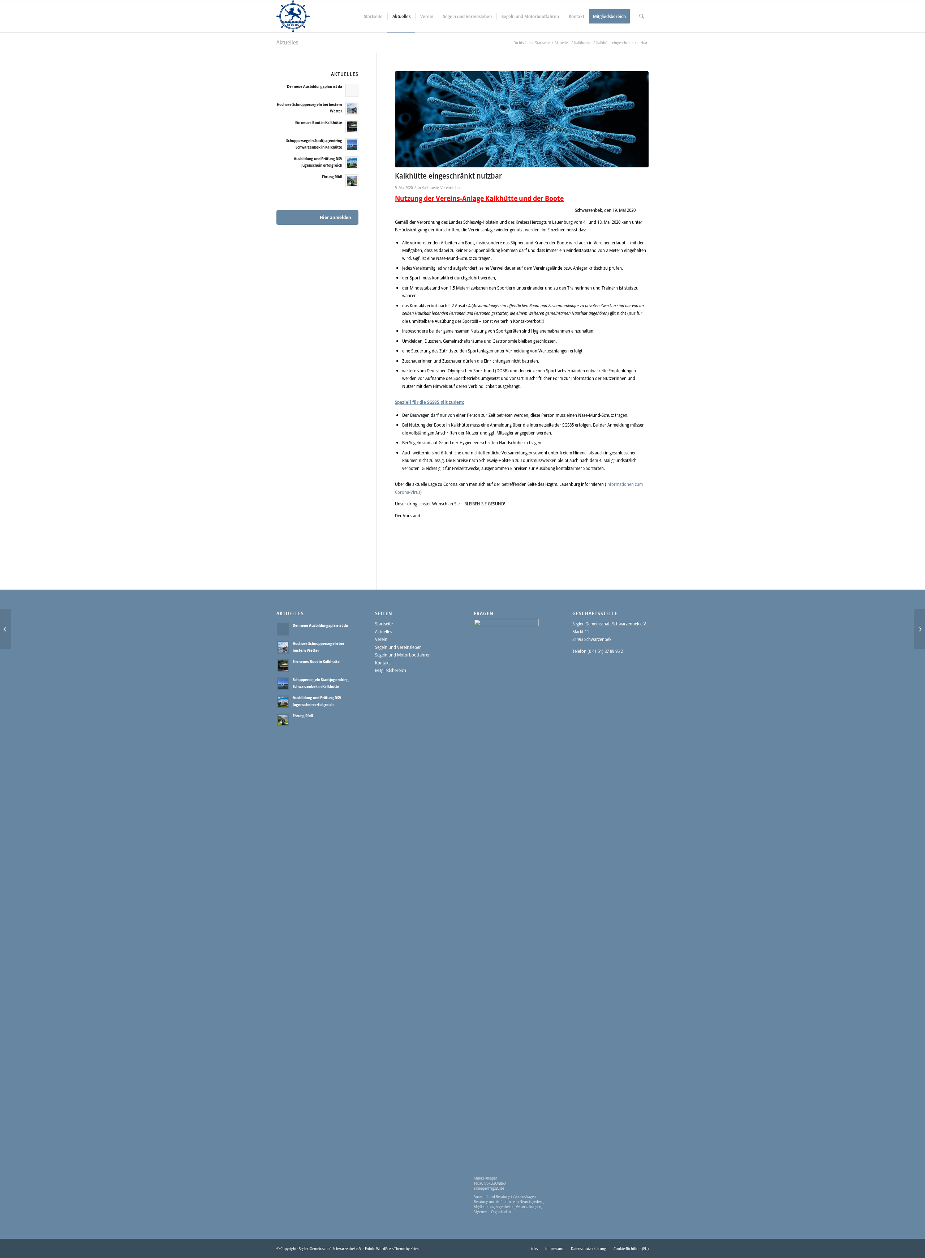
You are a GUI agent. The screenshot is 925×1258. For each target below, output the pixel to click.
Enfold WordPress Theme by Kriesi (392, 1248)
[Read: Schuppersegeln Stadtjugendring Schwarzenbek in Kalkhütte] (351, 144)
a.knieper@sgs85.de (489, 1188)
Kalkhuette (430, 187)
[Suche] (641, 16)
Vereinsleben (450, 187)
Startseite (384, 623)
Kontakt (382, 662)
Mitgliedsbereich (390, 670)
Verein (381, 639)
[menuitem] (373, 16)
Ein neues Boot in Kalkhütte (318, 122)
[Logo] (293, 16)
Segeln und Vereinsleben (398, 647)
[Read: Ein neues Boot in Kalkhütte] (351, 126)
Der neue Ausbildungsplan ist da (314, 86)
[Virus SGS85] (522, 119)
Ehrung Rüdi (332, 176)
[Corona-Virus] (5, 629)
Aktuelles (287, 42)
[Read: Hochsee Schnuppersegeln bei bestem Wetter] (351, 108)
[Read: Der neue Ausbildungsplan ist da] (351, 90)
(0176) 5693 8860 (492, 1183)
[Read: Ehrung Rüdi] (351, 180)
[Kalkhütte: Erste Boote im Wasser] (919, 629)
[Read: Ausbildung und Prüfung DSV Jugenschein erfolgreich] (351, 162)
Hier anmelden (335, 217)
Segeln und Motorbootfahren (403, 654)
